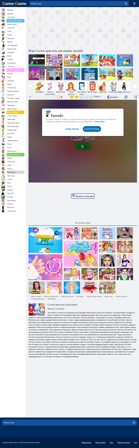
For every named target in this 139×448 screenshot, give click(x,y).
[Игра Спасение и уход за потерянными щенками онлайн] (125, 74)
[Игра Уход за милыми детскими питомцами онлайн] (107, 60)
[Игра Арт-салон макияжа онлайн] (125, 274)
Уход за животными (94, 296)
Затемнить (114, 97)
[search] (126, 3)
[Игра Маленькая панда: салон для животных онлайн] (107, 274)
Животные (108, 296)
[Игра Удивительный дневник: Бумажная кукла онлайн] (72, 233)
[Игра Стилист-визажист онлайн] (107, 260)
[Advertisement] (55, 27)
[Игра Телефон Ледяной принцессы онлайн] (89, 74)
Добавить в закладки (84, 196)
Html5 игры (51, 299)
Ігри (135, 443)
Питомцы (79, 296)
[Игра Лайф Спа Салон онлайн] (125, 233)
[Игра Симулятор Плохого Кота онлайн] (54, 74)
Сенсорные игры (38, 299)
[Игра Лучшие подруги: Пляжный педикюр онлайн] (125, 247)
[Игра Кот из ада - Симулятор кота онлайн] (72, 74)
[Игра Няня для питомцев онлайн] (54, 60)
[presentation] (30, 86)
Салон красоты (121, 296)
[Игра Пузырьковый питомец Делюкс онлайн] (45, 240)
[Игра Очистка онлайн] (72, 287)
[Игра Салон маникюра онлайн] (45, 267)
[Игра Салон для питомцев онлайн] (107, 287)
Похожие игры (82, 222)
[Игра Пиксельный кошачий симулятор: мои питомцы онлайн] (125, 60)
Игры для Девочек (51, 296)
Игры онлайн (36, 296)
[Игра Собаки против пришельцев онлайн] (89, 60)
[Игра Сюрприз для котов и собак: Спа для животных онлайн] (107, 247)
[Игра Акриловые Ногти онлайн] (125, 260)
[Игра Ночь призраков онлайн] (37, 74)
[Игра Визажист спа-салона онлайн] (72, 274)
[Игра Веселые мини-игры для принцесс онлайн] (89, 233)
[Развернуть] (135, 97)
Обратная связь (123, 443)
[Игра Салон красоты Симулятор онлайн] (89, 287)
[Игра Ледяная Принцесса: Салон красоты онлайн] (89, 274)
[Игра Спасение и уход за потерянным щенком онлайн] (107, 74)
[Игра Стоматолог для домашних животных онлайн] (72, 60)
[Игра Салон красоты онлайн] (37, 287)
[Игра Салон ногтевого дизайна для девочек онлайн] (81, 254)
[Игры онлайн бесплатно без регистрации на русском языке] (14, 3)
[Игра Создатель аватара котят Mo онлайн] (107, 233)
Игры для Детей (67, 296)
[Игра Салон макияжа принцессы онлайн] (54, 287)
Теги (111, 443)
